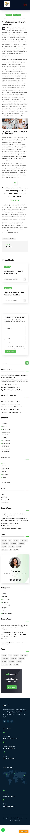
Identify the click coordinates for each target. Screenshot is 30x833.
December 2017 (6, 451)
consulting (5, 468)
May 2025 (4, 426)
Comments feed (5, 499)
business (8, 14)
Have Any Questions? (9, 746)
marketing (17, 14)
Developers (13, 543)
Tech (3, 480)
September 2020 (6, 429)
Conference (24, 540)
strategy (4, 549)
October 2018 (6, 443)
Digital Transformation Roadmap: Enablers (14, 293)
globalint (15, 19)
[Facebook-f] (8, 721)
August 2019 (5, 435)
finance (4, 471)
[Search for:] (15, 363)
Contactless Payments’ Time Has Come (13, 272)
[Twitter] (4, 721)
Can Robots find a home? (15, 406)
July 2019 (4, 437)
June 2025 (5, 423)
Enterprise (21, 543)
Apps (3, 463)
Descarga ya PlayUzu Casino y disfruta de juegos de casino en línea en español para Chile (14, 376)
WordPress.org (4, 502)
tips (10, 549)
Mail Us (5, 756)
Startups (19, 546)
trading (16, 549)
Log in (2, 494)
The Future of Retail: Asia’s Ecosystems (10, 387)
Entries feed (4, 497)
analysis (5, 238)
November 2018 (6, 440)
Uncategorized (6, 482)
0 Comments (22, 19)
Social (4, 477)
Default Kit (17, 401)
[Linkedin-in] (11, 721)
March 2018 (5, 446)
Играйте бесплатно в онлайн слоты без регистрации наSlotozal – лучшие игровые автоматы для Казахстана (14, 380)
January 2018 (6, 449)
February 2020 (6, 432)
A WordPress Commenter (7, 401)
